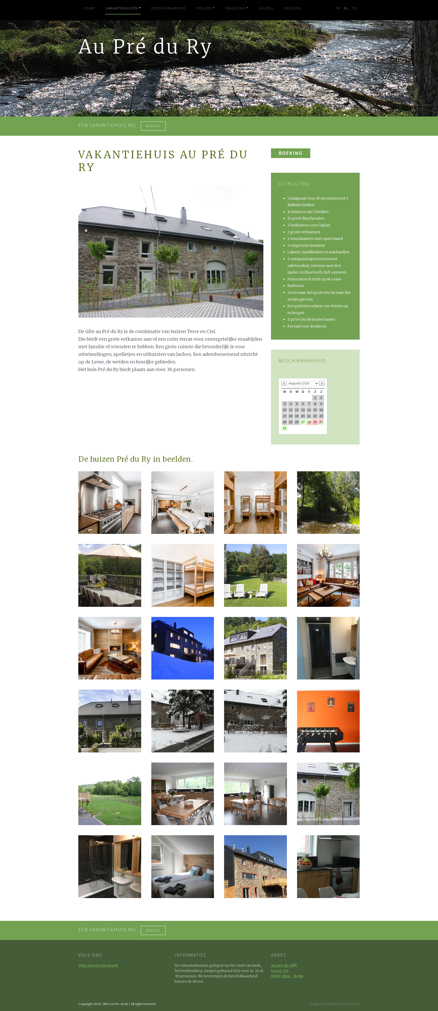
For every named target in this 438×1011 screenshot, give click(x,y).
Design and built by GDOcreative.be (335, 1004)
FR (338, 8)
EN (354, 8)
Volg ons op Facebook (98, 965)
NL (346, 8)
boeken (153, 126)
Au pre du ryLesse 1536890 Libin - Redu (287, 970)
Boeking (291, 153)
